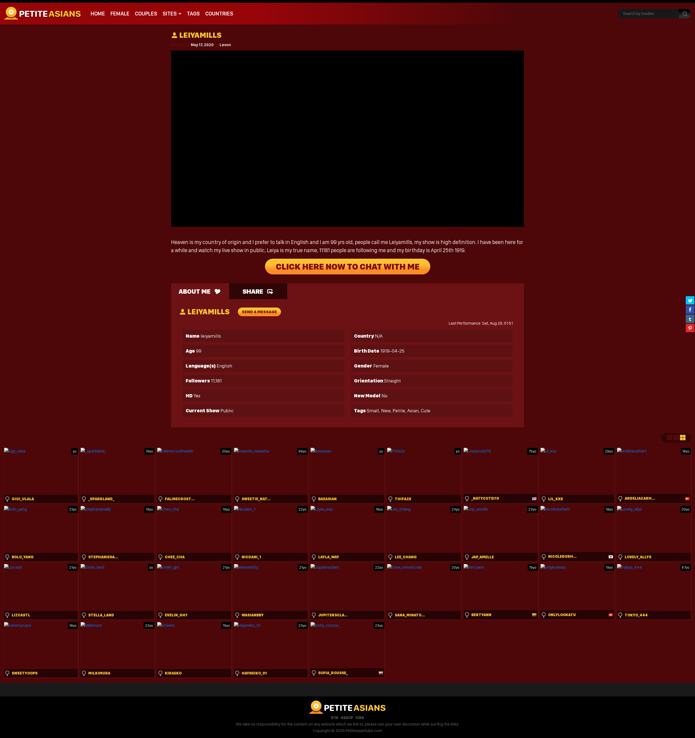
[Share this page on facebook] (690, 309)
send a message (259, 311)
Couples (146, 13)
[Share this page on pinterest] (690, 328)
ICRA (360, 717)
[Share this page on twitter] (690, 300)
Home (98, 13)
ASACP (347, 717)
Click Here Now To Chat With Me (347, 266)
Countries (219, 13)
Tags (193, 13)
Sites (170, 13)
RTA (334, 717)
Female (119, 13)
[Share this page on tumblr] (690, 318)
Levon (225, 45)
